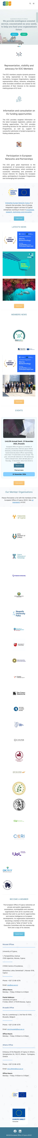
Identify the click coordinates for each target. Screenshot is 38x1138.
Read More (19, 271)
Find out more (19, 470)
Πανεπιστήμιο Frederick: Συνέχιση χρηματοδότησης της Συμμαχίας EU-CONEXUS (19, 381)
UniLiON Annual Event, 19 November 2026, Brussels (19, 442)
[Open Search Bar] (30, 3)
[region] (19, 28)
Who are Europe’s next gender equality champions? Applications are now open (19, 259)
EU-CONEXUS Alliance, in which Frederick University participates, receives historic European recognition (19, 237)
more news (19, 306)
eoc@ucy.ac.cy (12, 985)
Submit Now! (19, 934)
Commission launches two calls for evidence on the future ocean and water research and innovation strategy (19, 286)
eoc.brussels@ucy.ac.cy (15, 1029)
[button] (18, 46)
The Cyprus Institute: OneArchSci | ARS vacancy (19, 331)
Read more (19, 466)
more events (19, 483)
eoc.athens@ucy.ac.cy (15, 1069)
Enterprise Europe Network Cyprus (17, 203)
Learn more (19, 218)
